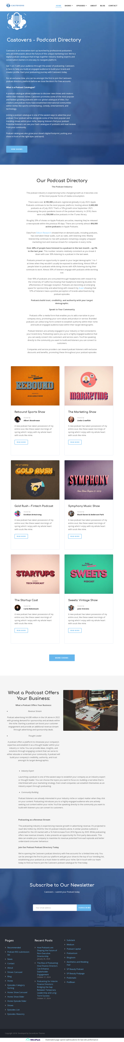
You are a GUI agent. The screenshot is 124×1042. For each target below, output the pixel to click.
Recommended (14, 947)
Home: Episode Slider (16, 1001)
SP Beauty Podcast (75, 969)
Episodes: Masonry (15, 1014)
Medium (70, 944)
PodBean (71, 982)
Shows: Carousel (14, 972)
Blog (102, 5)
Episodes (81, 5)
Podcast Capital (74, 949)
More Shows (61, 658)
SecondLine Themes (37, 1033)
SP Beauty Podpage (76, 973)
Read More (21, 442)
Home (58, 5)
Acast (81, 288)
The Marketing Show (82, 412)
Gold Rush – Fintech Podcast (34, 506)
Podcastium (72, 953)
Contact (112, 5)
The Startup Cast (26, 600)
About (93, 5)
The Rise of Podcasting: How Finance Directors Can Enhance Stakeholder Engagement (47, 969)
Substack (71, 940)
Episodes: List (13, 1009)
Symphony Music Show (84, 506)
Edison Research (43, 232)
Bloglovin (71, 957)
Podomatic (71, 977)
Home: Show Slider (15, 996)
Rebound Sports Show (30, 412)
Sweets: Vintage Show (83, 600)
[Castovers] (15, 5)
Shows (68, 5)
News (9, 959)
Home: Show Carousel (17, 992)
